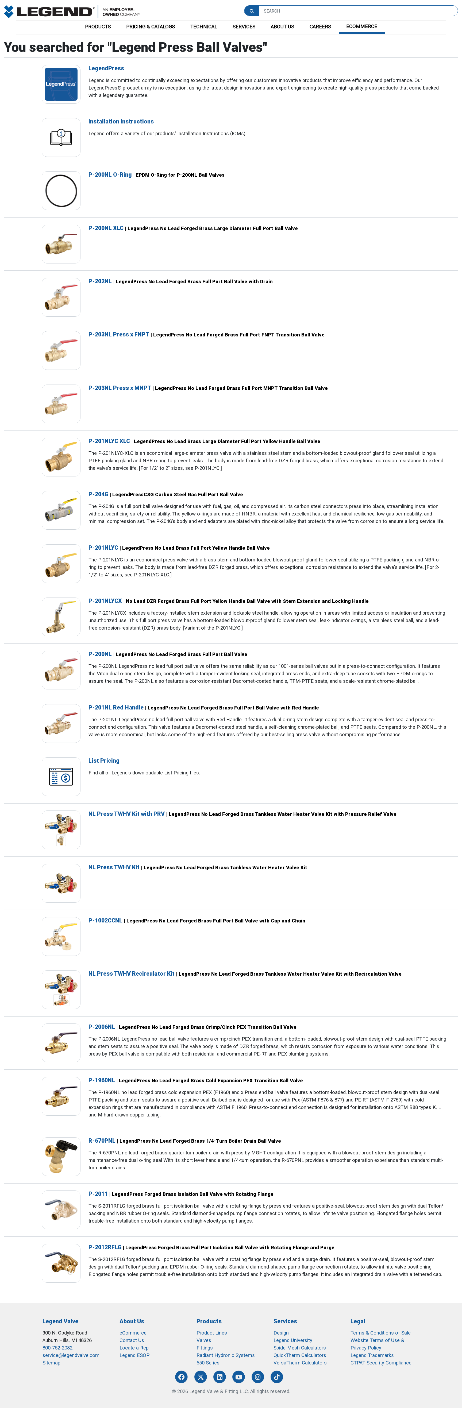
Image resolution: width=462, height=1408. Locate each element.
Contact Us (132, 1340)
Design (281, 1333)
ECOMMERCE (361, 26)
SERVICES (244, 27)
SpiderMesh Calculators (300, 1348)
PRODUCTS (98, 27)
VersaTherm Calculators (300, 1363)
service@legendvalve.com (71, 1355)
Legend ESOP (134, 1355)
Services (285, 1321)
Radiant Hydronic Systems (226, 1355)
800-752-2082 (57, 1348)
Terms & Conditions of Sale (381, 1333)
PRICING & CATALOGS (150, 27)
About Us (132, 1321)
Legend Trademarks (372, 1355)
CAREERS (320, 27)
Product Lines (212, 1333)
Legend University (293, 1340)
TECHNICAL (203, 27)
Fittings (205, 1348)
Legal (358, 1321)
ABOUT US (282, 27)
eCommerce (133, 1333)
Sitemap (51, 1363)
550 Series (208, 1363)
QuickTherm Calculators (300, 1355)
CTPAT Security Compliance (381, 1363)
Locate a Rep (134, 1348)
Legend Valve (60, 1321)
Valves (204, 1340)
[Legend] (72, 11)
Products (209, 1321)
